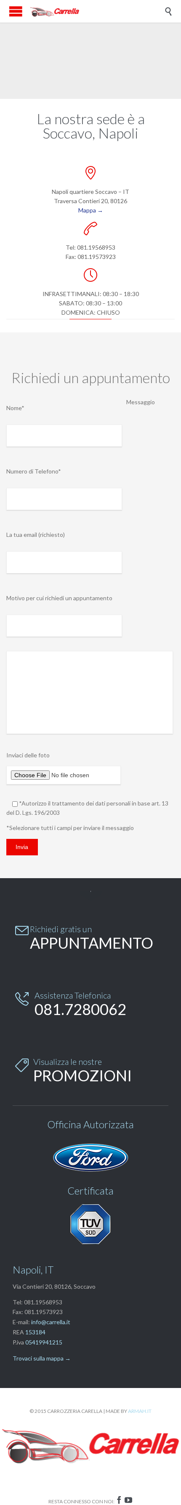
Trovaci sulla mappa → (42, 1358)
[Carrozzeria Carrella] (54, 11)
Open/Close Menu (16, 11)
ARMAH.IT (140, 1411)
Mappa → (90, 210)
